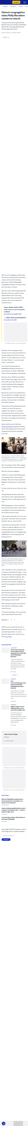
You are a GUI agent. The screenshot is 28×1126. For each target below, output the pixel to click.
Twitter (11, 619)
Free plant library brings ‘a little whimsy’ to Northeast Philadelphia (13, 818)
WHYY (6, 2)
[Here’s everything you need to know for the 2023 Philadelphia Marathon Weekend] (5, 682)
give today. (9, 636)
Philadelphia (13, 6)
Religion (21, 6)
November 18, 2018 (10, 320)
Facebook (8, 619)
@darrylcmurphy (9, 740)
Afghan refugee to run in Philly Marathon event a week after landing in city (18, 708)
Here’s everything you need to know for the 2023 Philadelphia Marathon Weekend (18, 685)
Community (5, 6)
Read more (6, 737)
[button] (3, 1123)
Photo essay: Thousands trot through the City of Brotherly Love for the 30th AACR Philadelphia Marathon (18, 653)
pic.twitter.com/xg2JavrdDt (13, 314)
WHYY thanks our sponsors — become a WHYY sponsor (15, 343)
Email (14, 619)
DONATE (16, 2)
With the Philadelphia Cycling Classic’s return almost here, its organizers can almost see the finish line (12, 801)
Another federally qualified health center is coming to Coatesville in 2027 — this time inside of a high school (14, 810)
